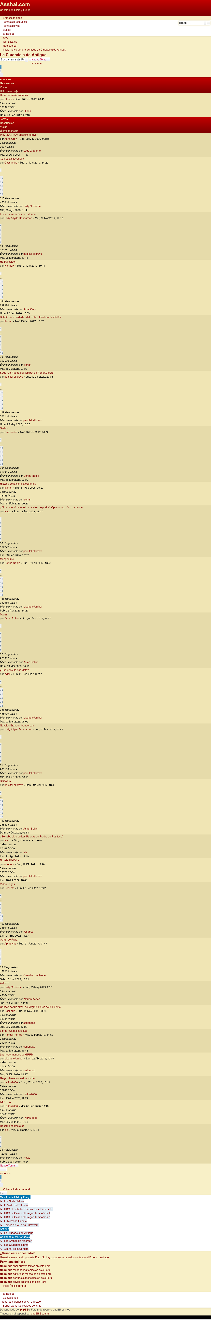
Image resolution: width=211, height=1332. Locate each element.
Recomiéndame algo (12, 1126)
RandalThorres (13, 1034)
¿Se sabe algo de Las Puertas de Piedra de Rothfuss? (31, 836)
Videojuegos (7, 884)
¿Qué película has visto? (14, 670)
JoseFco (28, 931)
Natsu (7, 511)
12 (1, 285)
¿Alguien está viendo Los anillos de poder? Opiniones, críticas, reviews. (42, 507)
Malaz (3, 614)
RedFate (9, 888)
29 (1, 182)
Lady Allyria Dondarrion (18, 218)
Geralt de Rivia (8, 939)
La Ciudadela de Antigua (23, 54)
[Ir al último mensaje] (33, 111)
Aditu (7, 674)
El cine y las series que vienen (18, 214)
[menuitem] (13, 22)
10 (1, 353)
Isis (25, 852)
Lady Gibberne (32, 150)
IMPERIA (5, 1102)
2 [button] (0, 71)
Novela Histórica (9, 860)
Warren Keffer (31, 999)
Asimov (4, 983)
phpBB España (40, 1313)
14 (1, 293)
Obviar (4, 14)
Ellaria (8, 99)
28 (1, 178)
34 (1, 464)
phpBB (24, 1309)
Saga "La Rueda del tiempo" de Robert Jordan (27, 372)
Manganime (7, 559)
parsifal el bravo (32, 254)
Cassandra (10, 162)
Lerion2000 (11, 1082)
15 (1, 297)
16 (1, 812)
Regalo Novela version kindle (17, 1078)
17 (1, 816)
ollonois (9, 864)
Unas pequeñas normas (14, 95)
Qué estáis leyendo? (12, 158)
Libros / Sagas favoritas (13, 1031)
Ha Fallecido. (7, 261)
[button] (1, 75)
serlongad (29, 1023)
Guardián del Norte (34, 975)
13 (1, 289)
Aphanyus (10, 943)
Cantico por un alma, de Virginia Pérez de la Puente (30, 1007)
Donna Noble (31, 476)
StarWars (5, 781)
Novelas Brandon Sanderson (17, 725)
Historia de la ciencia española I (18, 483)
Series (4, 428)
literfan (8, 321)
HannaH (9, 265)
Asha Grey (10, 139)
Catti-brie (9, 1011)
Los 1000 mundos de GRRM (16, 1054)
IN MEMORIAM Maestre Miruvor (18, 135)
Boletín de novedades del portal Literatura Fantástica (30, 317)
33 (1, 460)
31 (1, 190)
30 (1, 186)
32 (1, 194)
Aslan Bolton (11, 618)
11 (1, 281)
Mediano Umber (32, 606)
